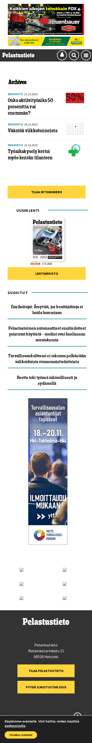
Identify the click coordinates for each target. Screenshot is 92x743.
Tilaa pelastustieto (46, 671)
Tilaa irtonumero (46, 192)
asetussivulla (15, 726)
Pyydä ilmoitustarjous (46, 687)
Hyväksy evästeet (21, 735)
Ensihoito (15, 94)
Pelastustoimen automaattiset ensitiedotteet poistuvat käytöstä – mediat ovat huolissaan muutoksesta (47, 334)
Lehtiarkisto (46, 273)
